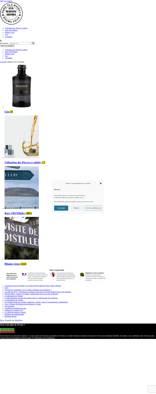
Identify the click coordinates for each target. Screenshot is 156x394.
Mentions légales (11, 316)
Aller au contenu (6, 1)
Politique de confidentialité (14, 314)
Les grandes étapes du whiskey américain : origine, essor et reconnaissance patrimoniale (36, 302)
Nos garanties (9, 306)
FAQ (6, 288)
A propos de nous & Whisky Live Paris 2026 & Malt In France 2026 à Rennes (33, 286)
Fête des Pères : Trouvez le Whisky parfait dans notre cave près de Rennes (31, 294)
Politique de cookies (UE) (14, 310)
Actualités (8, 37)
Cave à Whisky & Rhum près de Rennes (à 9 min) (23, 304)
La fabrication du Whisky (14, 296)
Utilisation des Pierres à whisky (16, 28)
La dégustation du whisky (14, 300)
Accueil (3, 62)
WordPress (18, 320)
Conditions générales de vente (15, 308)
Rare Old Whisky (11, 30)
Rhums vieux (10, 32)
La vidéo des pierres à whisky (15, 312)
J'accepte (61, 208)
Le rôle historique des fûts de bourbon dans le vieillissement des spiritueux (31, 298)
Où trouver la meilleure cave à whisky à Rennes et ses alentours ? (28, 290)
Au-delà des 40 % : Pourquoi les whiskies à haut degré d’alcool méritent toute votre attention (38, 292)
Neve (2, 320)
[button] (101, 183)
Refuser (76, 208)
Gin (6, 35)
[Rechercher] (1, 41)
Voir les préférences (93, 208)
